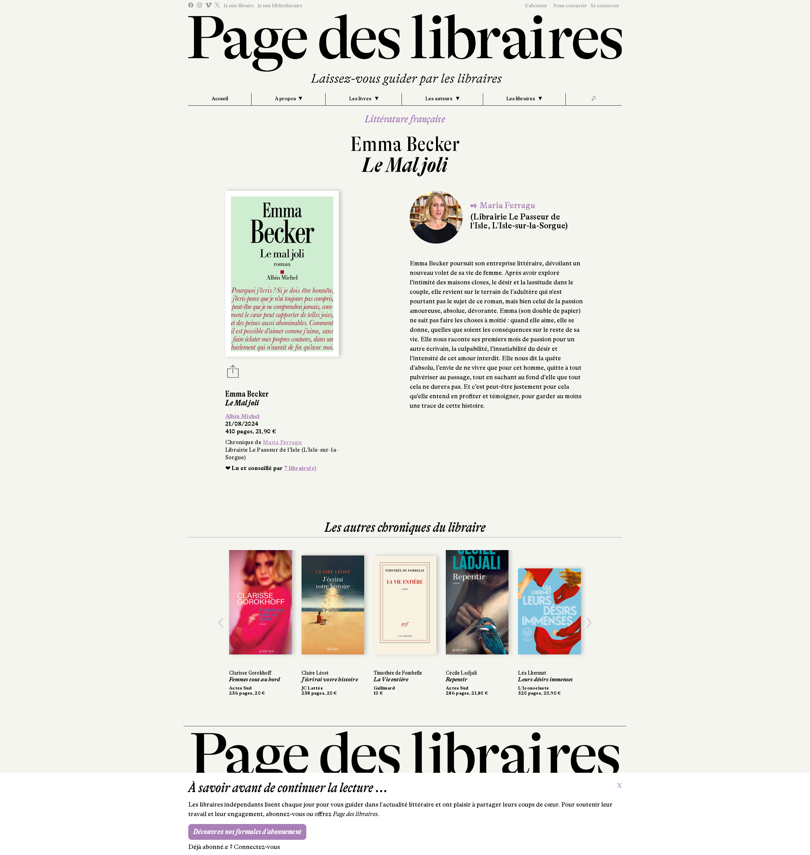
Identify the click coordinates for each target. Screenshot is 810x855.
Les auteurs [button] (439, 99)
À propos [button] (285, 99)
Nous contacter (570, 6)
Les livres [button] (360, 99)
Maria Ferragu (282, 442)
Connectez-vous (257, 847)
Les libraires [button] (521, 99)
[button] (220, 623)
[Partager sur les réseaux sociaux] (232, 373)
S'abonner (536, 6)
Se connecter (604, 6)
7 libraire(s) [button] (300, 468)
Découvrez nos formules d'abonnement (247, 831)
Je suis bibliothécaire (279, 6)
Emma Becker (404, 144)
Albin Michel (242, 416)
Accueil (220, 99)
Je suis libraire (238, 6)
